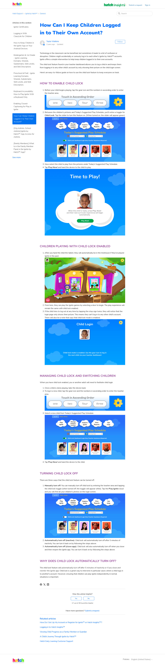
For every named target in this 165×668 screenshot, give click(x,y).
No (89, 598)
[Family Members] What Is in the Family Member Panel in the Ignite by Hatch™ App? (24, 147)
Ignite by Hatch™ (31, 14)
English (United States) (141, 659)
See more (16, 157)
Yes (76, 598)
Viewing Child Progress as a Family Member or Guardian (63, 631)
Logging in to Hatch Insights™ (52, 627)
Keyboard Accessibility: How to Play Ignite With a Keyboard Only (24, 94)
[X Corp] (44, 584)
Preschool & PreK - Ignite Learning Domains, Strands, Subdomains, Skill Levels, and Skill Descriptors (24, 79)
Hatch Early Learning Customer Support (56, 641)
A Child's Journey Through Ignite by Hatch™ (58, 636)
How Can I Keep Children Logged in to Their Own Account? (24, 119)
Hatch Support (17, 14)
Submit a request (135, 5)
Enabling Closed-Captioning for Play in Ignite (22, 106)
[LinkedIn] (48, 584)
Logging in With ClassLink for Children (23, 35)
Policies (126, 659)
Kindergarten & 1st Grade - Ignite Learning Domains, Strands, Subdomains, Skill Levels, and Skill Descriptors (24, 61)
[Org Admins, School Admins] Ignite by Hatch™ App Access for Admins (24, 132)
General (43, 14)
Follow (120, 42)
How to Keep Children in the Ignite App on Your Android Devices (24, 46)
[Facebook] (41, 584)
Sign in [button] (147, 5)
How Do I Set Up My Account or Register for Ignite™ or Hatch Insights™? (71, 622)
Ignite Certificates (21, 27)
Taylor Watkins (52, 41)
